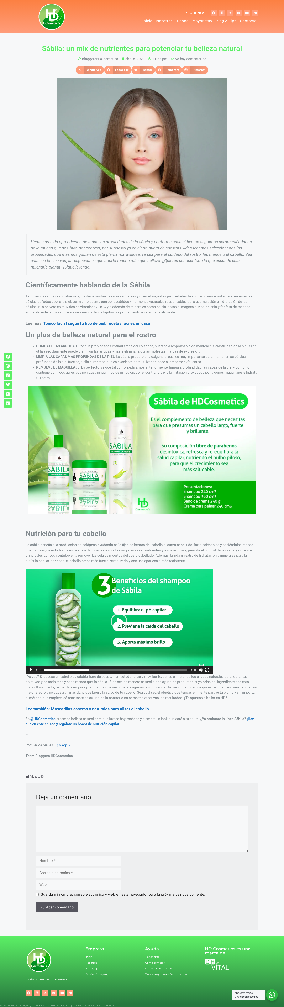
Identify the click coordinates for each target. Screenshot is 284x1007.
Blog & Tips (226, 21)
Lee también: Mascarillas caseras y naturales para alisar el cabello (87, 708)
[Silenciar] (201, 670)
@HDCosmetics (43, 719)
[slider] (115, 670)
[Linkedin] (255, 13)
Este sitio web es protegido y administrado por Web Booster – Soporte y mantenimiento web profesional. (57, 1005)
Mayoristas (202, 21)
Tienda (182, 21)
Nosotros (164, 21)
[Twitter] (8, 385)
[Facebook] (214, 13)
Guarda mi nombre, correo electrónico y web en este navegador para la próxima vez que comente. (123, 894)
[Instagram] (222, 13)
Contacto (248, 21)
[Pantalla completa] (207, 670)
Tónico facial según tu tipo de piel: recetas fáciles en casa (96, 323)
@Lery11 (63, 745)
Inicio (147, 21)
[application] (119, 621)
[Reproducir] (31, 670)
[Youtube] (247, 13)
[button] (90, 70)
